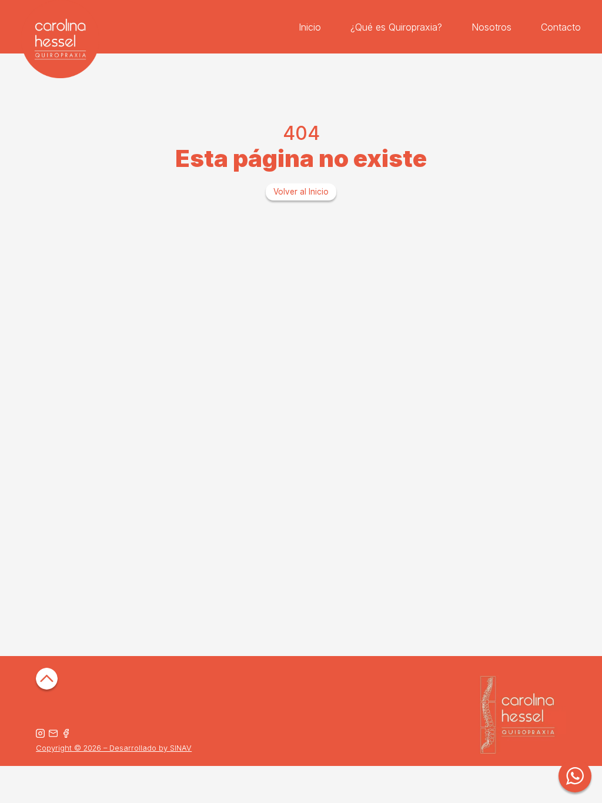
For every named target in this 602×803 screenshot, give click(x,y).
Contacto (561, 27)
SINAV (181, 748)
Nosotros (491, 27)
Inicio (310, 27)
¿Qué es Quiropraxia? (396, 27)
